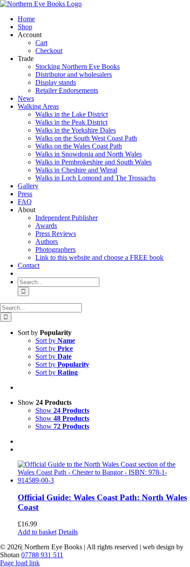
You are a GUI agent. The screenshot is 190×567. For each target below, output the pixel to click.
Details (68, 532)
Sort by (55, 340)
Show (62, 410)
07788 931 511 (42, 555)
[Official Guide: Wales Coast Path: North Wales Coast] (104, 472)
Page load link (20, 563)
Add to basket (37, 532)
